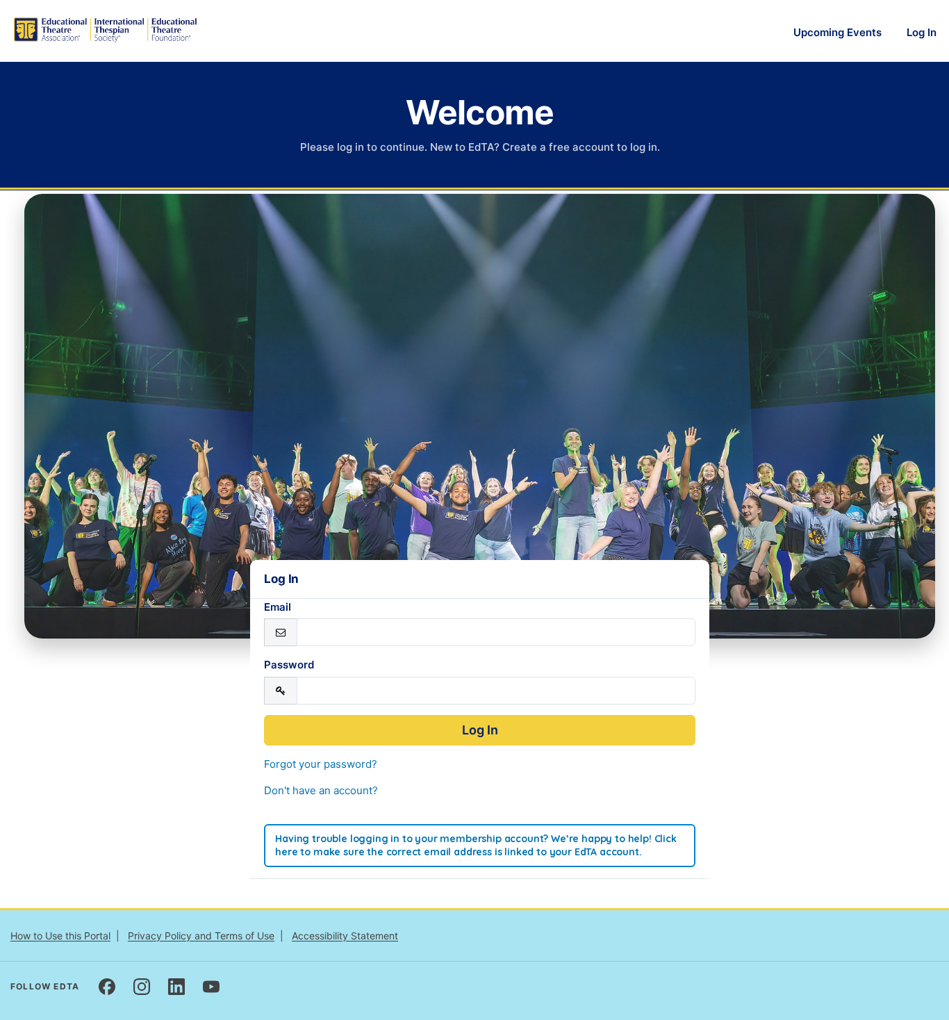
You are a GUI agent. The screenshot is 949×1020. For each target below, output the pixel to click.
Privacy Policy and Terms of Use (201, 935)
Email (277, 607)
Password (289, 664)
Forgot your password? (320, 764)
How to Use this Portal (60, 935)
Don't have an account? (321, 790)
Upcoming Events (837, 32)
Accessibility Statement (345, 935)
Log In (921, 32)
